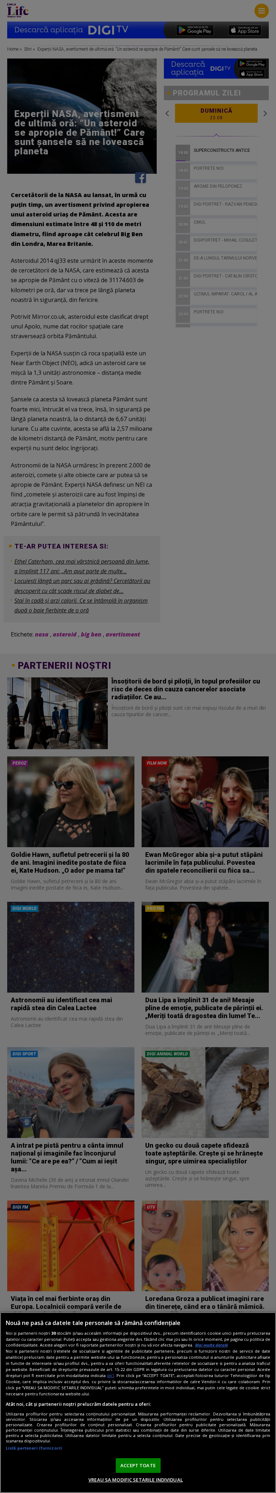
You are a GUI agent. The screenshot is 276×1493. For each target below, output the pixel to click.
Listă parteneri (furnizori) (34, 1448)
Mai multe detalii (211, 1345)
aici (110, 1375)
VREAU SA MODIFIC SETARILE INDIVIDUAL (135, 1479)
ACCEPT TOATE (138, 1465)
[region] (138, 1402)
